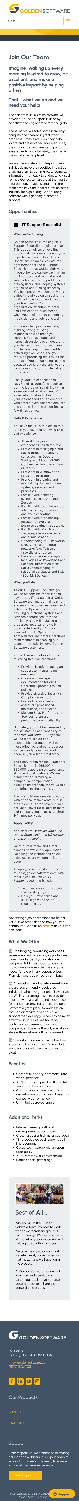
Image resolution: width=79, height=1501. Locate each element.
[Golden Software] (37, 1332)
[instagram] (37, 1381)
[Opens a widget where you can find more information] (62, 1494)
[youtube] (29, 1381)
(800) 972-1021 (20, 1366)
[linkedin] (20, 1381)
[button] (39, 224)
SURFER (15, 1412)
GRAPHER (16, 1423)
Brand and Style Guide (48, 1497)
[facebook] (12, 1381)
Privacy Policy (26, 1497)
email (46, 926)
